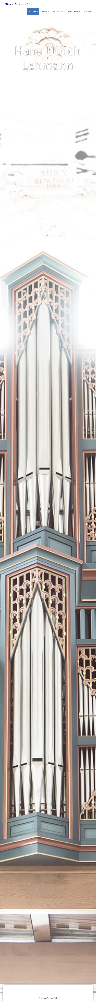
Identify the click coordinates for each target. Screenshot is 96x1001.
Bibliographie (58, 11)
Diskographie (74, 11)
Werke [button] (44, 11)
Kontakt (87, 11)
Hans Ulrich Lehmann (16, 3)
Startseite (33, 11)
